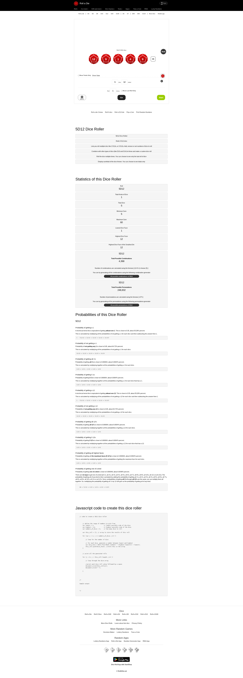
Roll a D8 (125, 614)
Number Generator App (132, 641)
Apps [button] (127, 9)
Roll (163, 52)
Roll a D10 (134, 614)
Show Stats (96, 75)
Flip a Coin (130, 112)
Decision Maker (108, 632)
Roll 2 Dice (98, 614)
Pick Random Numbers (144, 112)
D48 (133, 13)
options (82, 97)
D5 (123, 13)
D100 (117, 13)
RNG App (146, 641)
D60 (138, 13)
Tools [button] (119, 9)
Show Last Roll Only (129, 90)
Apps (163, 3)
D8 (97, 13)
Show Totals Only (85, 75)
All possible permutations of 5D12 (121, 305)
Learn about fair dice (122, 623)
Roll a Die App (116, 641)
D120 (144, 13)
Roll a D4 (116, 614)
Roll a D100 (154, 614)
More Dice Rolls (106, 623)
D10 (102, 13)
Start (161, 98)
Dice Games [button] (109, 9)
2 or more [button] (84, 9)
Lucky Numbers (156, 9)
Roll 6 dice (108, 112)
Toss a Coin (137, 9)
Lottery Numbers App (101, 641)
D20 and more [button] (96, 9)
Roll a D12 (144, 614)
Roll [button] (75, 9)
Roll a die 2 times (97, 112)
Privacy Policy (137, 623)
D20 (112, 13)
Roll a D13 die (119, 112)
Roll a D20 (107, 614)
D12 (107, 13)
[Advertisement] (121, 34)
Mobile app (161, 13)
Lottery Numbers (123, 632)
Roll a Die (84, 3)
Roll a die (81, 13)
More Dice (152, 13)
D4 (88, 13)
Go (121, 98)
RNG (146, 9)
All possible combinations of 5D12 (121, 276)
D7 (128, 13)
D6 (93, 13)
